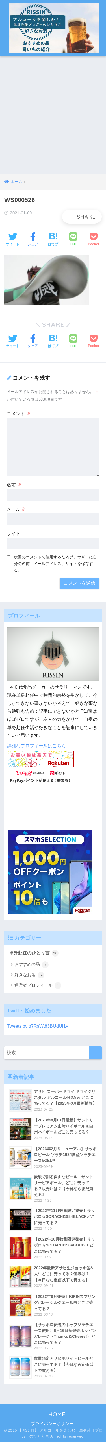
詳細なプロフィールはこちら (36, 745)
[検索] (95, 1052)
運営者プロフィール (36, 985)
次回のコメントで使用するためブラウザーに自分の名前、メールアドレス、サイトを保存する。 (55, 563)
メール (16, 509)
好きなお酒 (28, 974)
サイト (13, 533)
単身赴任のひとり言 (33, 952)
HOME (56, 1414)
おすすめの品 (30, 964)
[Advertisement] (53, 118)
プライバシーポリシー (52, 1423)
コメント (19, 413)
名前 (14, 484)
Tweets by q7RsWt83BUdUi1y (37, 1026)
